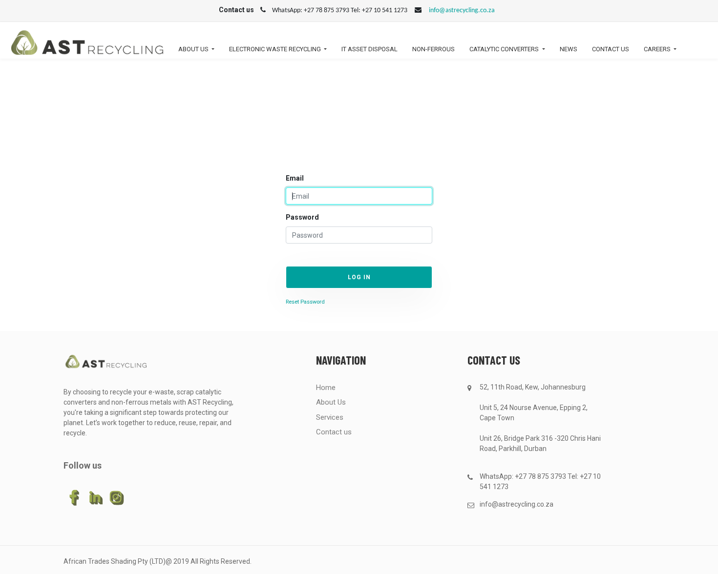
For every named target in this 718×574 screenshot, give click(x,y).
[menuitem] (369, 51)
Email (295, 178)
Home (326, 387)
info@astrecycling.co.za (462, 10)
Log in (359, 277)
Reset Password (305, 302)
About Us (331, 402)
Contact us (334, 432)
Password (302, 217)
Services (329, 417)
